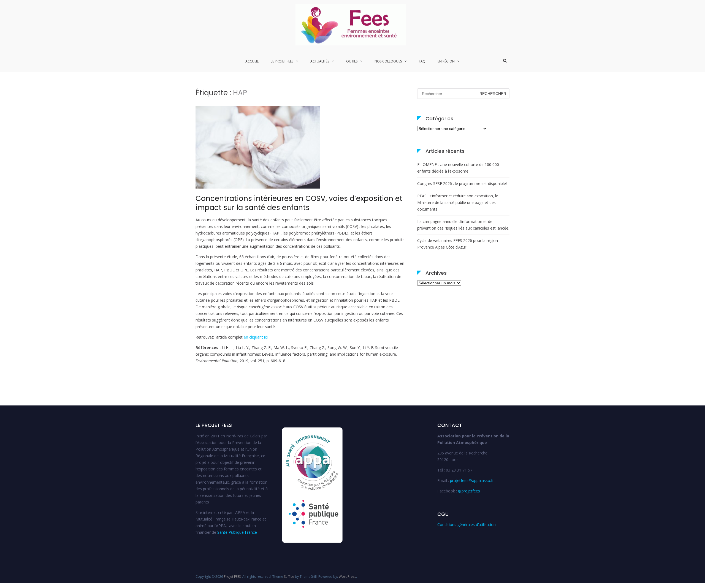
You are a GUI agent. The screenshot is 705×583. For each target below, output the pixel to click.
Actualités (319, 61)
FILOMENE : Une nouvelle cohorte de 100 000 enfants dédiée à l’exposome (458, 168)
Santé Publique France (237, 532)
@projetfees (469, 491)
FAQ (422, 61)
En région (446, 61)
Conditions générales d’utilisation (466, 524)
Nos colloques (388, 61)
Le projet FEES (282, 61)
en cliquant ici (256, 337)
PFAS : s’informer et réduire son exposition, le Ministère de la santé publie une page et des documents (457, 202)
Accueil (252, 61)
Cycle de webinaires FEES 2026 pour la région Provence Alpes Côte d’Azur (457, 244)
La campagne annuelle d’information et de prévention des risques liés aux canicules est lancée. (463, 225)
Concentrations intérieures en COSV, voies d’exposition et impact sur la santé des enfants (299, 203)
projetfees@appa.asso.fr (472, 480)
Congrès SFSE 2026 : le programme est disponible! (462, 183)
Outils (351, 61)
